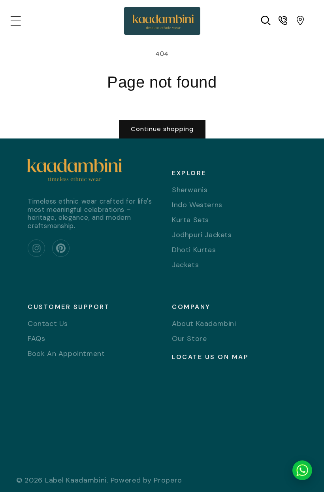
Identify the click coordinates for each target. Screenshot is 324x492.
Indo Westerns (197, 205)
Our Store (189, 338)
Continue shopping (162, 129)
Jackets (185, 264)
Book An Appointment (66, 353)
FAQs (36, 338)
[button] (15, 21)
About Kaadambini (204, 324)
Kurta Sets (190, 219)
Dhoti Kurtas (194, 249)
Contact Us (48, 324)
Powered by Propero (147, 480)
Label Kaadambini (76, 480)
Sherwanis (189, 190)
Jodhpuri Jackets (202, 234)
